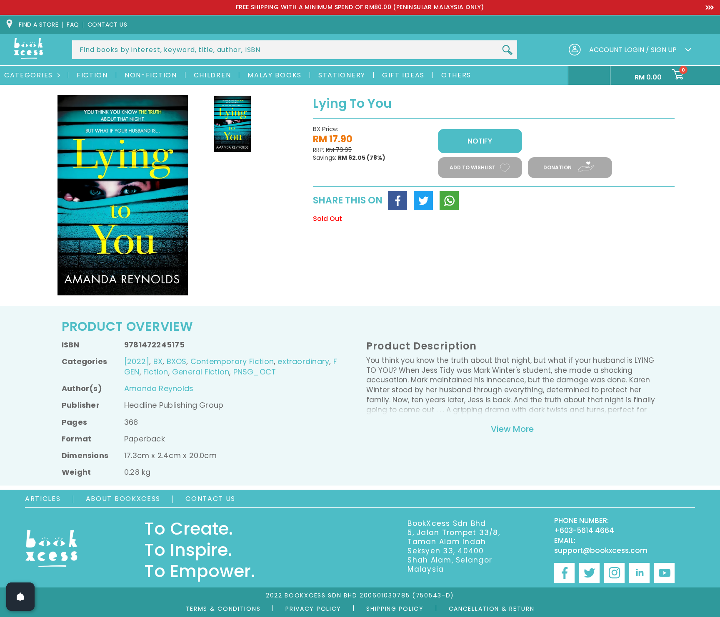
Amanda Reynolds (158, 388)
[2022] (136, 361)
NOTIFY (480, 141)
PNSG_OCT (254, 372)
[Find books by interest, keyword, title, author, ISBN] (507, 50)
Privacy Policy (313, 609)
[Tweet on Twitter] (423, 200)
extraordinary (303, 361)
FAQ (73, 24)
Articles (43, 498)
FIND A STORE (38, 24)
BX (157, 361)
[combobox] (294, 49)
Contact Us (210, 498)
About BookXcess (123, 498)
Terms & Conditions (223, 609)
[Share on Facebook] (397, 200)
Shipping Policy (395, 609)
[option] (360, 7)
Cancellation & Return (492, 609)
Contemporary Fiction (232, 361)
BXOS (177, 361)
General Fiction (200, 372)
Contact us (108, 24)
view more (512, 429)
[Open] (20, 596)
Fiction (155, 372)
